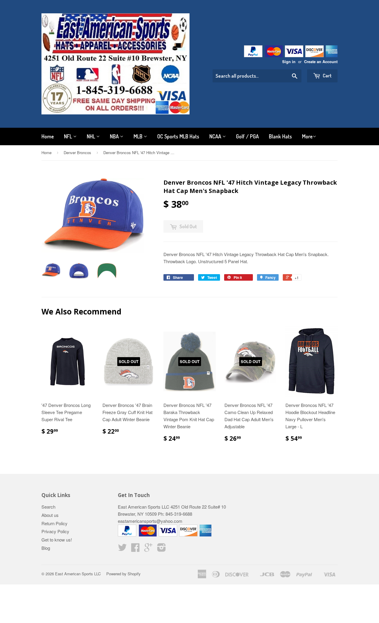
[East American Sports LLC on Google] (148, 549)
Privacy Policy (55, 531)
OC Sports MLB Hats (178, 136)
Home (47, 136)
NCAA (215, 136)
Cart (327, 75)
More (307, 136)
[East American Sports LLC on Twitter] (122, 549)
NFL (68, 136)
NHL (91, 136)
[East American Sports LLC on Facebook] (135, 549)
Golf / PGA (247, 136)
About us (50, 515)
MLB (139, 136)
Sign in (289, 61)
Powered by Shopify (123, 573)
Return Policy (54, 523)
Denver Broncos (77, 152)
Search (48, 507)
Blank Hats (280, 136)
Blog (45, 548)
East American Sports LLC (78, 573)
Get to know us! (56, 539)
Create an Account (321, 61)
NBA (115, 136)
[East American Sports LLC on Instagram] (161, 549)
